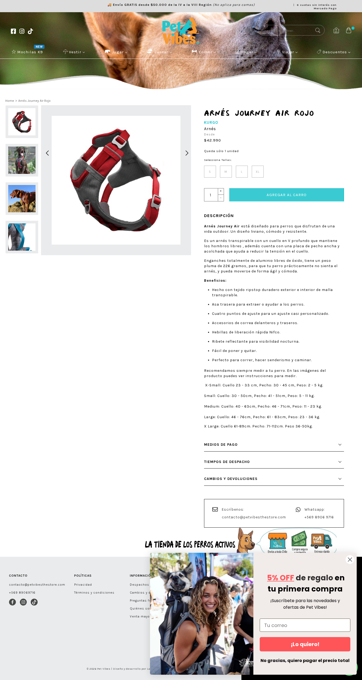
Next (186, 152)
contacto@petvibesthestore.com (254, 517)
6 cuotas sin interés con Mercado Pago (317, 6)
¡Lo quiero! (305, 644)
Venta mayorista (144, 616)
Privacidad (83, 584)
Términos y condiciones (94, 592)
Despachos (139, 584)
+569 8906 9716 (319, 517)
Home (9, 101)
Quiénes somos (143, 608)
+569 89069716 (22, 592)
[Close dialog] (350, 559)
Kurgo (211, 122)
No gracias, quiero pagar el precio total (305, 660)
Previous (46, 152)
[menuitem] (28, 51)
